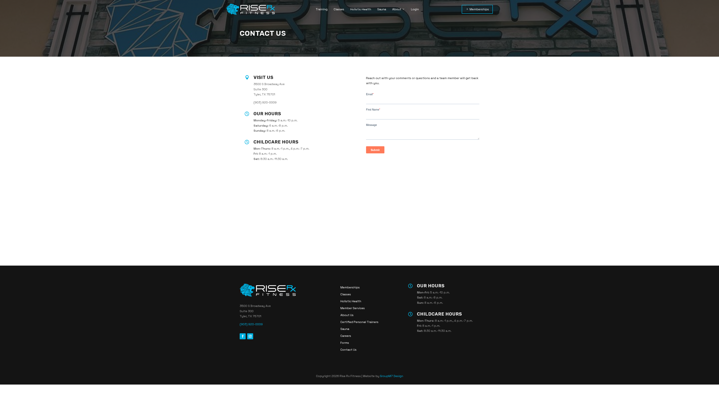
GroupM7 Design (391, 376)
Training (321, 9)
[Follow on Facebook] (243, 336)
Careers (345, 336)
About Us (347, 315)
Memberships (477, 9)
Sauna (381, 9)
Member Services (352, 308)
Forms (344, 343)
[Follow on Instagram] (250, 336)
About (396, 9)
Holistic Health (360, 9)
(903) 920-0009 (251, 324)
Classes (339, 9)
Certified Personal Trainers (359, 322)
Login (415, 9)
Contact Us (348, 350)
